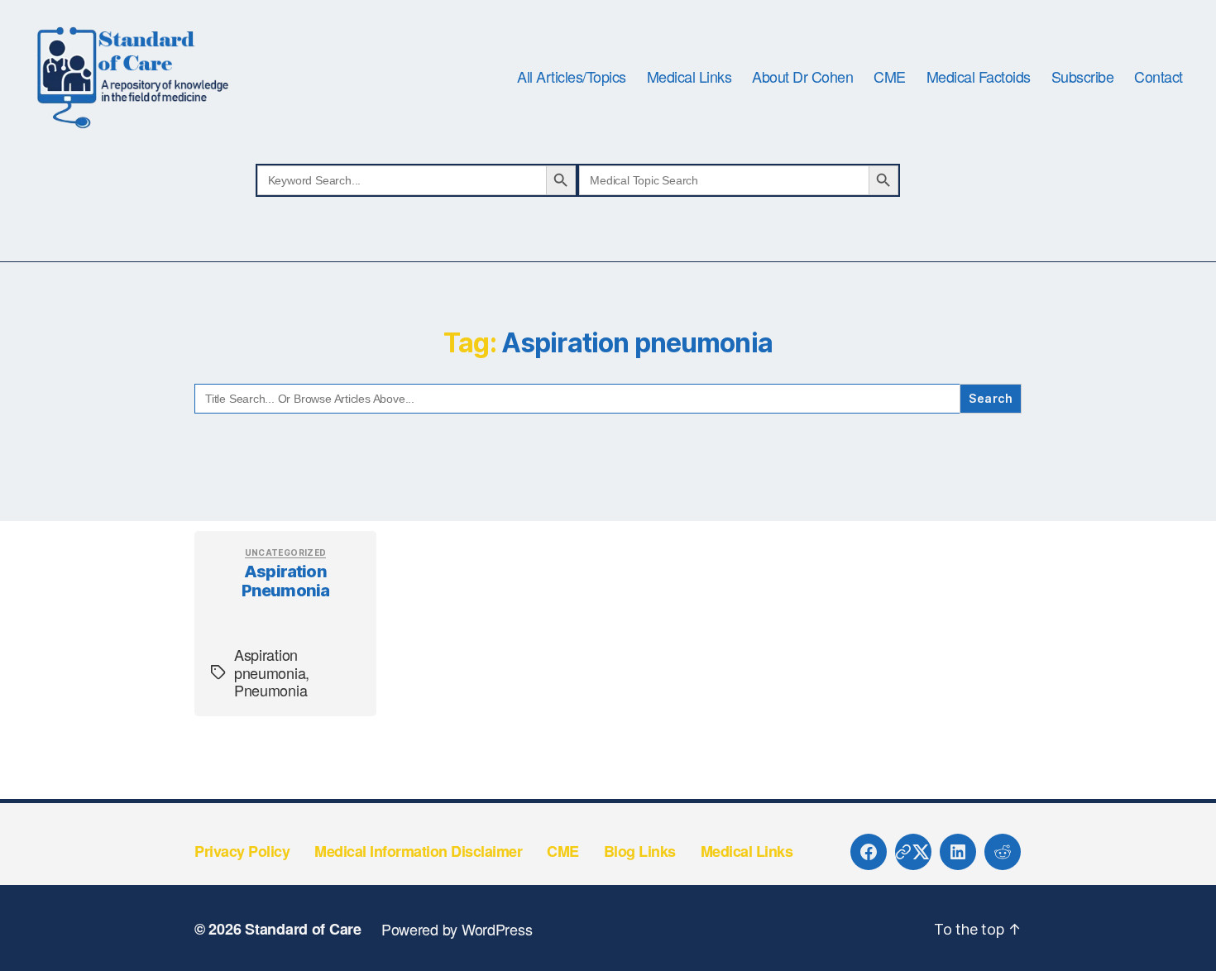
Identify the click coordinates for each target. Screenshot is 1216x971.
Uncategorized (286, 552)
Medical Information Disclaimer (418, 851)
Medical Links (689, 77)
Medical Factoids (978, 77)
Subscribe (1082, 77)
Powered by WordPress (457, 929)
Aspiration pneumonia (286, 581)
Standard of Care (303, 929)
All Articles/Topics (571, 77)
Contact (1158, 77)
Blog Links (640, 851)
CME (890, 77)
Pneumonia (270, 690)
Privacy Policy (242, 851)
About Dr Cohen (802, 77)
